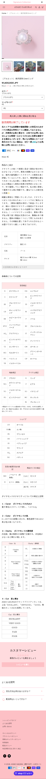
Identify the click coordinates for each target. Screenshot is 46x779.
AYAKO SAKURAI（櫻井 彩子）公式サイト (26, 764)
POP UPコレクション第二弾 (23, 2)
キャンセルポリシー (9, 733)
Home (4, 13)
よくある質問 (7, 723)
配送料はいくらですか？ (14, 700)
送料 (7, 86)
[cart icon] (42, 7)
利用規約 (5, 742)
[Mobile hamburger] (4, 7)
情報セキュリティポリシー (11, 739)
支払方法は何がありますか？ (16, 692)
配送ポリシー (7, 745)
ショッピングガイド (9, 720)
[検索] (36, 7)
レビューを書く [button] (23, 664)
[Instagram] (4, 756)
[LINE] (9, 756)
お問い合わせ (7, 726)
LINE (34, 142)
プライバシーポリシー (10, 736)
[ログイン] (39, 7)
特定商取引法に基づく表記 (11, 749)
